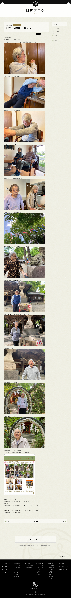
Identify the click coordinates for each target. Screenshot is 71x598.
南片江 (55, 38)
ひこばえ (55, 33)
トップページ (6, 563)
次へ (63, 521)
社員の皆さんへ (63, 566)
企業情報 (61, 563)
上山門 (55, 40)
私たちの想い (6, 566)
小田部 (55, 35)
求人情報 (27, 563)
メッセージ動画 (29, 565)
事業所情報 (17, 563)
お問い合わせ (63, 569)
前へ (7, 521)
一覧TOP (35, 521)
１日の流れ (5, 572)
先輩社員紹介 (29, 567)
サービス (4, 569)
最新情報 (50, 563)
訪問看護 (16, 576)
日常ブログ (39, 563)
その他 (50, 578)
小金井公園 (56, 28)
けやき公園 (56, 31)
